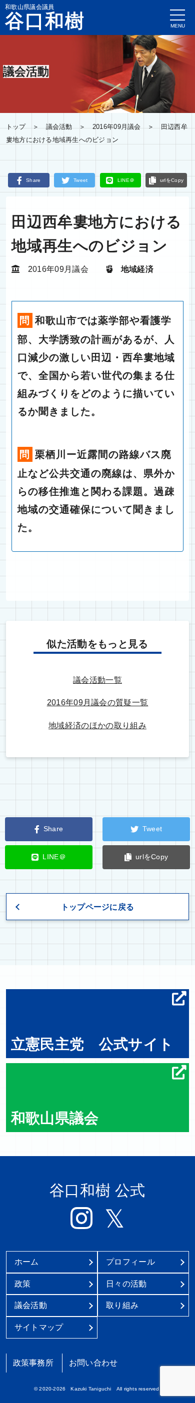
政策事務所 (33, 1363)
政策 (22, 1284)
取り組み (122, 1305)
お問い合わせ (93, 1363)
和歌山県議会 (55, 1118)
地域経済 (137, 269)
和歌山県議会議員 (45, 16)
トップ (16, 126)
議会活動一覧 (97, 680)
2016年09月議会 (116, 126)
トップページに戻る (97, 907)
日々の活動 (126, 1284)
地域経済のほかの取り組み (97, 725)
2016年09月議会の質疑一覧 (97, 702)
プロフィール (130, 1262)
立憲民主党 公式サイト (92, 1044)
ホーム (26, 1262)
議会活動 (59, 126)
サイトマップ (39, 1327)
